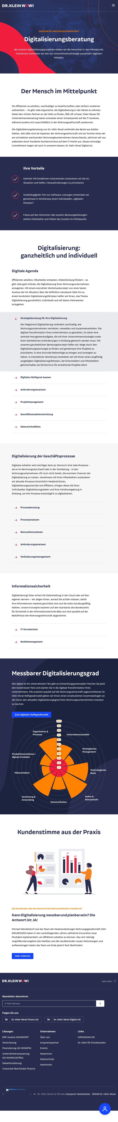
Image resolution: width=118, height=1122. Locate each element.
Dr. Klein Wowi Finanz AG (25, 1019)
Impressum (46, 1064)
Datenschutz (47, 1059)
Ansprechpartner (49, 1042)
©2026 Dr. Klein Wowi (104, 1094)
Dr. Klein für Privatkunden (92, 1042)
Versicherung (9, 1042)
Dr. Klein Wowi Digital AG (67, 1019)
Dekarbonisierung (12, 1063)
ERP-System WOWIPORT (15, 1037)
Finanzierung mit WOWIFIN (16, 1048)
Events (44, 1048)
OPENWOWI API (86, 1037)
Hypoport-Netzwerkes (77, 1094)
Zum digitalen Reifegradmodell (31, 714)
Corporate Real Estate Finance (18, 1068)
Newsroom (46, 1053)
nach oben (107, 981)
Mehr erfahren (22, 955)
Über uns (45, 1037)
